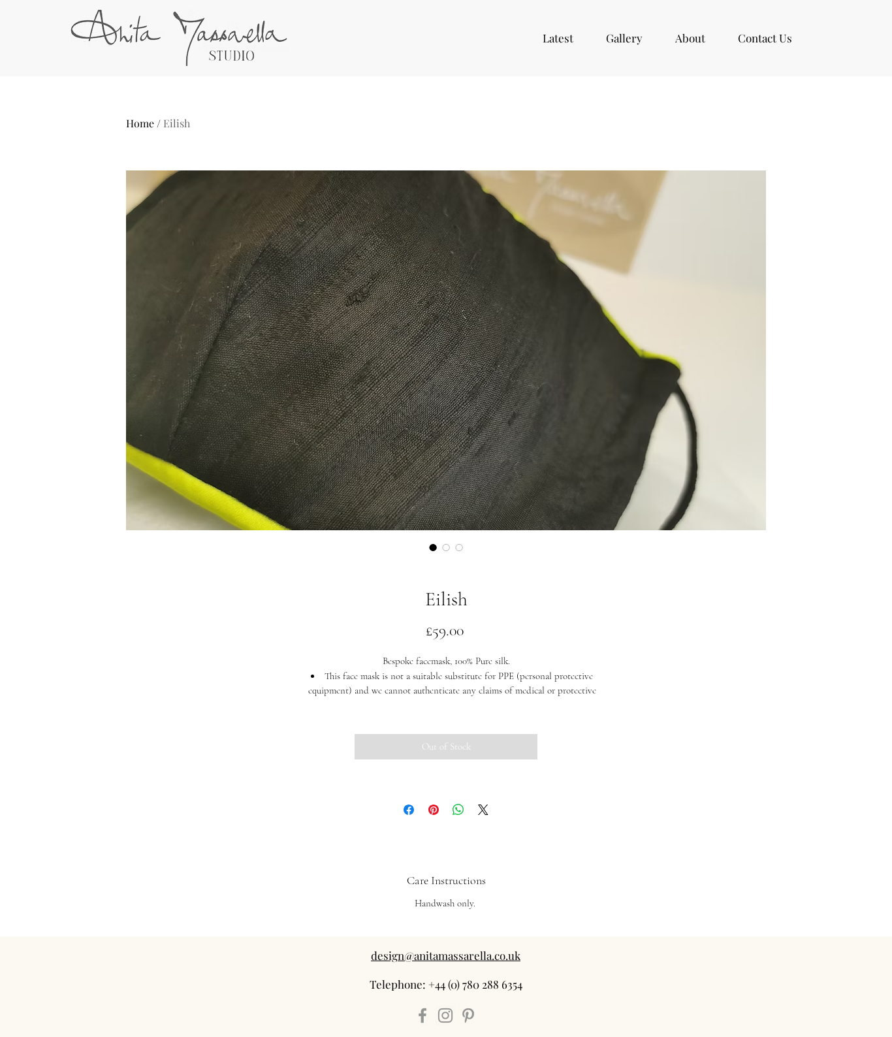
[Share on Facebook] (409, 810)
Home (140, 123)
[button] (624, 37)
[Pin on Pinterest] (433, 810)
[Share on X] (483, 810)
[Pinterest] (468, 1015)
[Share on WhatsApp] (458, 810)
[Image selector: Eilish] (432, 547)
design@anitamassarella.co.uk (445, 955)
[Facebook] (422, 1015)
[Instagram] (445, 1015)
